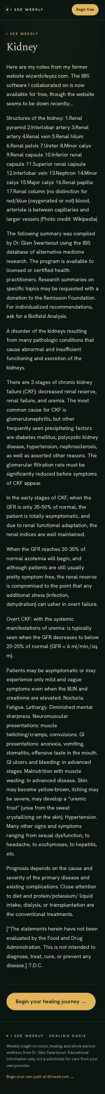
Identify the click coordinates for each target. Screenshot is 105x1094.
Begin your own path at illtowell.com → (40, 1076)
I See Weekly (27, 9)
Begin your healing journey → (51, 1001)
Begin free (85, 9)
